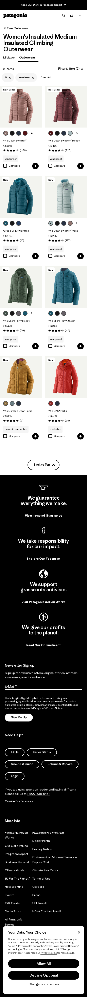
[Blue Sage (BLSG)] (12, 403)
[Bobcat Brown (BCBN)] (5, 403)
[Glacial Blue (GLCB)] (5, 223)
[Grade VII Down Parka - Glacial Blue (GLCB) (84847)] (21, 197)
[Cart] (72, 15)
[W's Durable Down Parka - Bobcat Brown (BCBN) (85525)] (21, 377)
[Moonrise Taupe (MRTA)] (5, 133)
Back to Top (42, 465)
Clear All (45, 77)
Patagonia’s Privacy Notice (48, 708)
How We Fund (14, 887)
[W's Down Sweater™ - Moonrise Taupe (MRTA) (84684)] (21, 107)
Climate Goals (14, 870)
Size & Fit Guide (22, 764)
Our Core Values (16, 846)
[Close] (79, 932)
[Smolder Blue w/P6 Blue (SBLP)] (57, 403)
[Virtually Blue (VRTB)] (70, 133)
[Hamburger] (80, 15)
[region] (43, 960)
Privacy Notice (42, 849)
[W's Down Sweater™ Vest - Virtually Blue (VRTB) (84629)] (66, 197)
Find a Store (13, 911)
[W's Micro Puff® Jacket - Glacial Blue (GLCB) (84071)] (66, 287)
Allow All (44, 963)
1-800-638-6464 (38, 794)
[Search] (63, 15)
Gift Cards (12, 903)
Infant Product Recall (46, 911)
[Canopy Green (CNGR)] (5, 313)
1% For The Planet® (17, 878)
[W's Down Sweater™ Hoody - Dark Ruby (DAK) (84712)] (66, 107)
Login (14, 776)
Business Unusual (17, 862)
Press (36, 895)
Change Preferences (44, 984)
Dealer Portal (41, 841)
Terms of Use (41, 878)
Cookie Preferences (19, 801)
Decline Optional (44, 975)
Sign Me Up (19, 717)
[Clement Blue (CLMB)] (18, 223)
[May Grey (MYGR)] (18, 313)
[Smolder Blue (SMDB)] (18, 133)
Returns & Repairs (60, 764)
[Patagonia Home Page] (15, 15)
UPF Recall (39, 903)
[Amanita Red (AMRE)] (50, 403)
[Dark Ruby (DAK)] (25, 133)
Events (9, 895)
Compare (14, 165)
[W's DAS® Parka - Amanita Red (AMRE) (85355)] (66, 377)
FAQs (14, 752)
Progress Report (16, 854)
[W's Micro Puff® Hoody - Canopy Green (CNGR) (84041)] (21, 287)
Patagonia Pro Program (48, 832)
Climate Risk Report (46, 870)
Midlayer (9, 57)
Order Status (42, 752)
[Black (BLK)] (12, 133)
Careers (38, 887)
